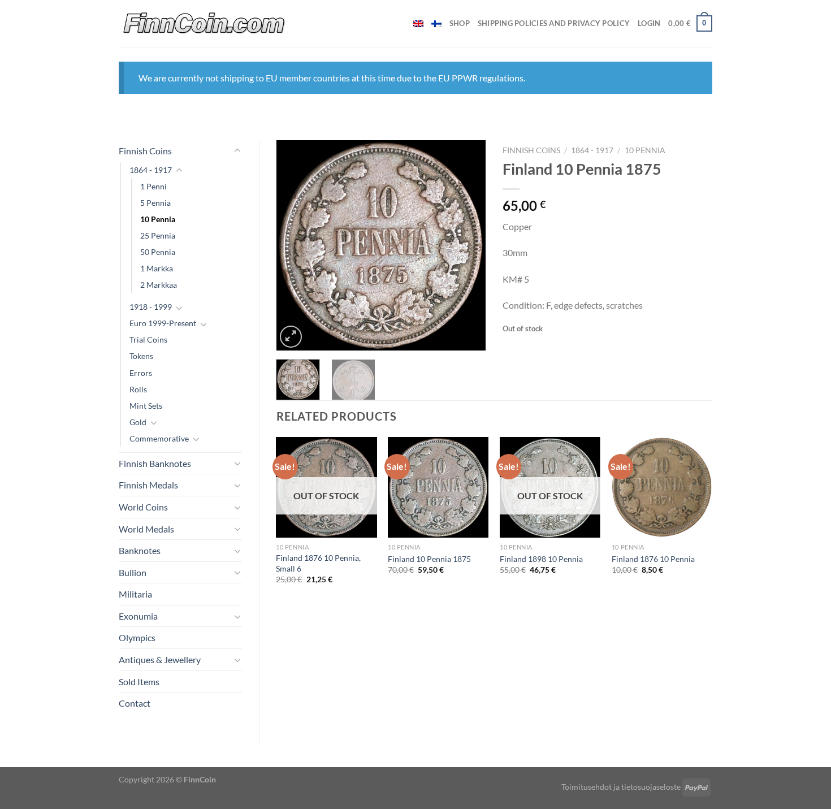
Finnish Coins (145, 150)
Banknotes (140, 550)
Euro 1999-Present (162, 323)
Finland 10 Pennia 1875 (429, 559)
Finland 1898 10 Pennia (541, 559)
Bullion (132, 572)
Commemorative (159, 438)
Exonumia (138, 616)
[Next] (467, 245)
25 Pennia (157, 235)
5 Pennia (155, 202)
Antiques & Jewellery (160, 659)
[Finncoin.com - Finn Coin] (204, 23)
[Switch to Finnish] (436, 24)
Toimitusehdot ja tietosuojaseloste (621, 786)
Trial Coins (148, 339)
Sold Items (139, 681)
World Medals (146, 529)
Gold (137, 422)
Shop (459, 23)
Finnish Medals (148, 484)
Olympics (137, 637)
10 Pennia (157, 219)
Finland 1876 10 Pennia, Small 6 (318, 563)
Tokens (141, 356)
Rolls (138, 389)
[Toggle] (237, 151)
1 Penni (153, 186)
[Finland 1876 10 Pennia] (662, 487)
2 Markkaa (158, 284)
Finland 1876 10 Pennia (653, 559)
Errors (140, 373)
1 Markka (156, 268)
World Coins (143, 506)
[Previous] (294, 245)
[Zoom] (291, 337)
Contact (134, 703)
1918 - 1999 (150, 307)
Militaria (135, 594)
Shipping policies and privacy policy (554, 23)
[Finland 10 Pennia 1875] (438, 487)
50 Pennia (157, 252)
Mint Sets (145, 405)
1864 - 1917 (150, 170)
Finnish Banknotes (155, 463)
